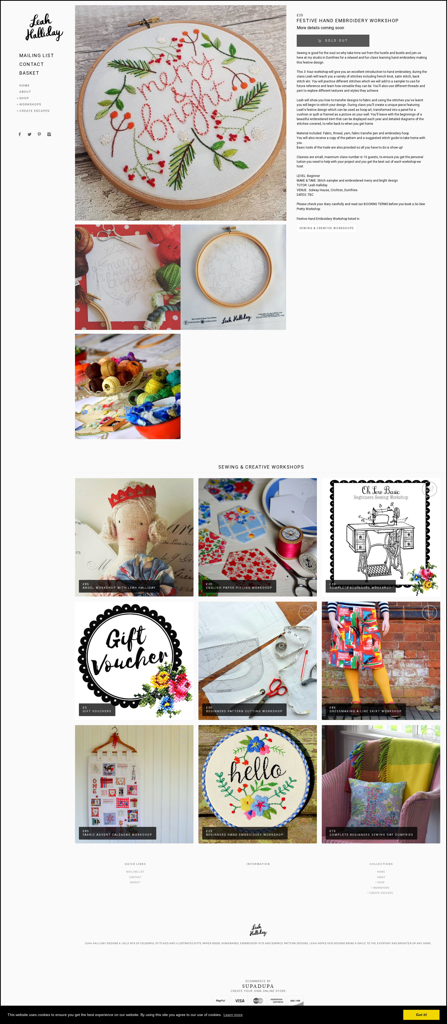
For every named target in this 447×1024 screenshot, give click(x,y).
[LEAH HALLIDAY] (44, 28)
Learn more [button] (233, 1015)
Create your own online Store (258, 991)
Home (24, 85)
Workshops (30, 104)
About (25, 92)
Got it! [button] (421, 1015)
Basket (29, 73)
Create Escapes (34, 111)
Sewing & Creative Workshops (327, 228)
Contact (31, 64)
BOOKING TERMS (376, 204)
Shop (24, 98)
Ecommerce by (258, 981)
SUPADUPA (258, 986)
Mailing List (36, 55)
